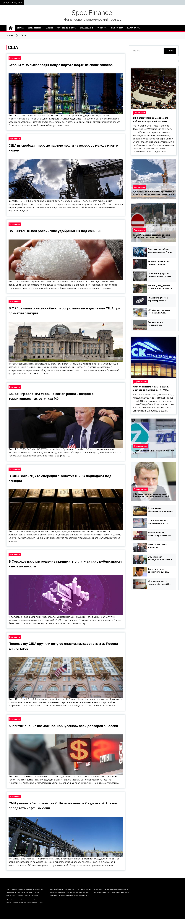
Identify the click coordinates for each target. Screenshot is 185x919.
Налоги (49, 28)
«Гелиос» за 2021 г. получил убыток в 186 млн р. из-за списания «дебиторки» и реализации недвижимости (158, 583)
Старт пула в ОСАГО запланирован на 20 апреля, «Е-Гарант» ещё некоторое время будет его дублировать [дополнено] (160, 522)
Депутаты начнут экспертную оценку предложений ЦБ (158, 570)
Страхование (86, 28)
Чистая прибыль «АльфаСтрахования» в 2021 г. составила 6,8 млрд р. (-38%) (159, 534)
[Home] (11, 28)
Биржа (20, 28)
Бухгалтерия (34, 28)
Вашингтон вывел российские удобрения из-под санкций (55, 231)
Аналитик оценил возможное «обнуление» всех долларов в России (63, 726)
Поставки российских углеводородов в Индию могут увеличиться (160, 251)
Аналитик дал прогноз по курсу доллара (159, 262)
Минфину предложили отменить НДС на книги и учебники (160, 287)
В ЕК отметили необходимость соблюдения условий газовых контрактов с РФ (150, 120)
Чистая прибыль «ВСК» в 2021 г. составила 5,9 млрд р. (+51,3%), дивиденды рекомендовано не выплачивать (151, 388)
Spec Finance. (92, 12)
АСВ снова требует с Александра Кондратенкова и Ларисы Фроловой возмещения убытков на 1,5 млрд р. (151, 495)
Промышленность (66, 28)
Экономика (117, 28)
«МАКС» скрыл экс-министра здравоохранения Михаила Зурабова (157, 546)
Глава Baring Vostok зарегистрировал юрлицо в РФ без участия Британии (160, 299)
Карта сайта (133, 28)
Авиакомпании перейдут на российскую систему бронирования (158, 323)
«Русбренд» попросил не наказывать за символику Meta (159, 311)
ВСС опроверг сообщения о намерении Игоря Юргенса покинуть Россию (160, 558)
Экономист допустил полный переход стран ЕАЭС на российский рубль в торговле (159, 275)
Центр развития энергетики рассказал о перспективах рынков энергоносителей (153, 193)
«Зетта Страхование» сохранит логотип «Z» (153, 452)
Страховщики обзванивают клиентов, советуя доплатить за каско (160, 510)
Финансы (102, 28)
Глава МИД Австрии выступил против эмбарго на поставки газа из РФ (151, 236)
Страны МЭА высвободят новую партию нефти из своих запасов (61, 65)
